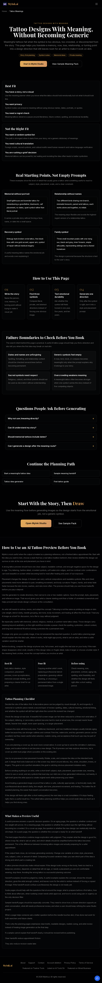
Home (4, 11)
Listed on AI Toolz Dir (56, 968)
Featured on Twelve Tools (33, 968)
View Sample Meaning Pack (65, 64)
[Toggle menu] (96, 3)
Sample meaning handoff (65, 473)
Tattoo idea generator (13, 481)
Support (31, 963)
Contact (41, 963)
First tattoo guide (61, 481)
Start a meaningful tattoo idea (17, 473)
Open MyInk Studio (36, 523)
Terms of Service (86, 963)
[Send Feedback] (97, 978)
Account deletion (54, 963)
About (23, 963)
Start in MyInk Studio (34, 64)
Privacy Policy (70, 963)
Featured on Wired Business (79, 968)
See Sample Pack (67, 523)
